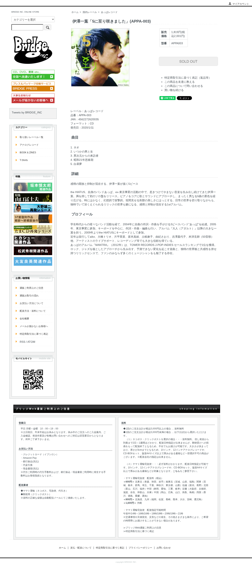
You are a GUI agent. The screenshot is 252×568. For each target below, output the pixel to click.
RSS (22, 341)
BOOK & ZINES (28, 152)
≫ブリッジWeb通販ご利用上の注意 (142, 527)
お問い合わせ (164, 547)
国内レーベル (90, 12)
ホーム (75, 12)
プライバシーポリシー (140, 547)
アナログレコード (29, 144)
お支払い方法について (31, 303)
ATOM (31, 341)
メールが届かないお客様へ (34, 326)
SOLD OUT (188, 61)
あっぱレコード (109, 12)
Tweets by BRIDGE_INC (27, 112)
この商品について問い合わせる (183, 85)
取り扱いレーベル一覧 (31, 137)
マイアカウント (241, 4)
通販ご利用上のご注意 (31, 288)
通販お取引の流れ (29, 295)
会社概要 (24, 318)
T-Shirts (24, 160)
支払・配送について (81, 547)
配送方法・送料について (33, 311)
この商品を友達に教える (179, 81)
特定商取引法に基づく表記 (34, 334)
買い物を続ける (174, 90)
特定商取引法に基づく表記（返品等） (187, 77)
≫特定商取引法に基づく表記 (138, 531)
